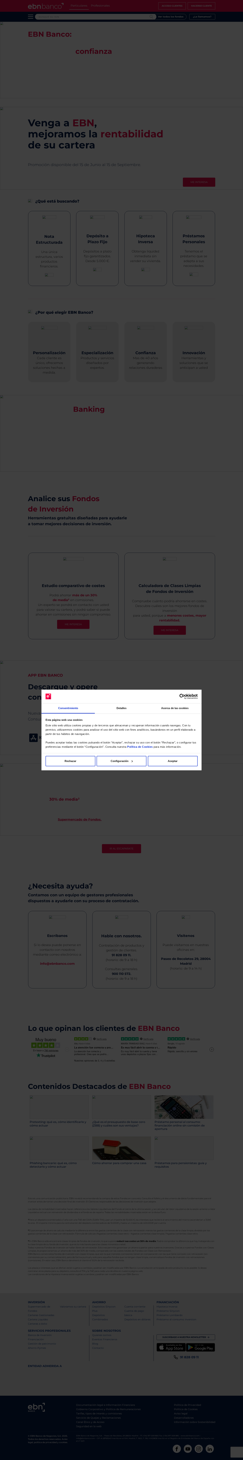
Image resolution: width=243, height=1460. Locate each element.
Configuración (119, 761)
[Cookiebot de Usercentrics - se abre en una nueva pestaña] (182, 696)
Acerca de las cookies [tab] (175, 708)
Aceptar (173, 761)
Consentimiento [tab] (68, 708)
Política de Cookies (140, 746)
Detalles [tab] (122, 708)
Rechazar (70, 761)
